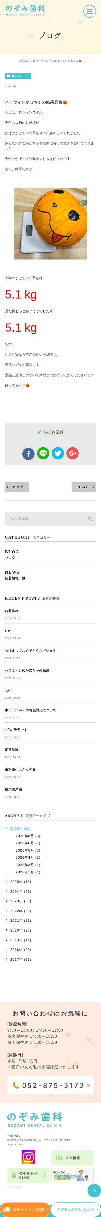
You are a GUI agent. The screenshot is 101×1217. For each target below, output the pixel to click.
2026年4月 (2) (28, 857)
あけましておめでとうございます (30, 650)
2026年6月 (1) (28, 843)
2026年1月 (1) (28, 872)
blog (16, 75)
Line (43, 453)
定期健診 (12, 749)
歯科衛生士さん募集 (20, 769)
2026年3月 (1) (28, 865)
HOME (23, 60)
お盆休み (12, 611)
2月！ (9, 690)
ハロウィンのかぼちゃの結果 (27, 670)
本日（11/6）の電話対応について (30, 710)
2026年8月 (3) (28, 836)
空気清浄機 (13, 789)
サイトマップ (17, 1144)
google (72, 453)
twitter (58, 453)
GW (8, 631)
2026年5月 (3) (28, 850)
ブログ (34, 60)
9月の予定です (16, 730)
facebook (28, 454)
